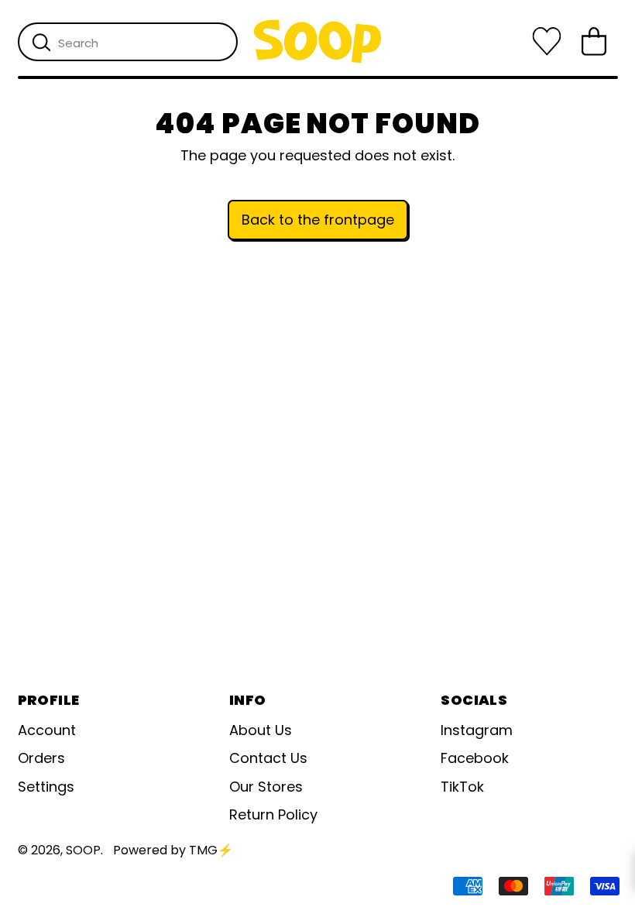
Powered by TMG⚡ (173, 850)
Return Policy (273, 814)
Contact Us (268, 758)
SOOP (83, 850)
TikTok (462, 786)
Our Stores (266, 786)
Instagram (477, 730)
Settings (46, 786)
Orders (41, 758)
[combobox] (128, 41)
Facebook (475, 758)
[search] (41, 42)
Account (47, 730)
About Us (260, 730)
